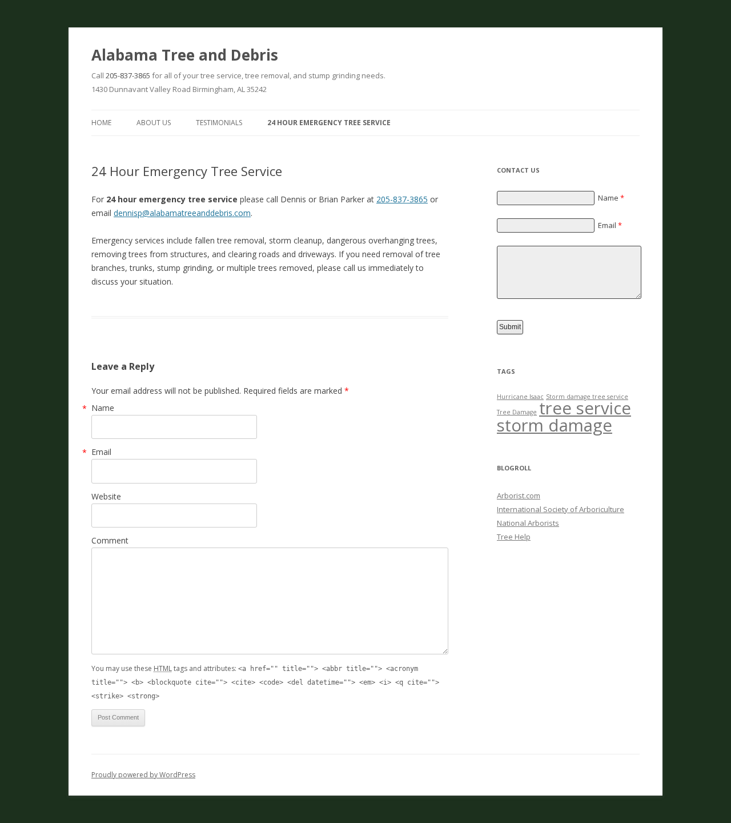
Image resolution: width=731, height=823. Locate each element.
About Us (153, 122)
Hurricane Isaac (520, 397)
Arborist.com (518, 495)
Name (102, 407)
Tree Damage (517, 412)
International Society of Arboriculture (560, 509)
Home (101, 122)
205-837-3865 (128, 75)
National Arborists (528, 523)
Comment (109, 540)
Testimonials (219, 122)
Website (106, 496)
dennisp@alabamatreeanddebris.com (182, 212)
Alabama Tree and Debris (184, 55)
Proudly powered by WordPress (143, 775)
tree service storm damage (564, 416)
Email (101, 451)
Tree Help (514, 537)
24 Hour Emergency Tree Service (329, 122)
